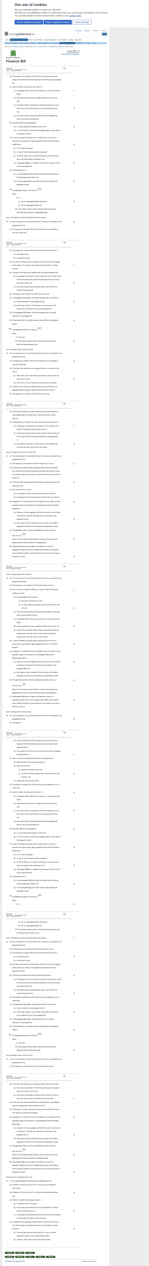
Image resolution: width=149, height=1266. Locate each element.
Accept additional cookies (29, 22)
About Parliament (50, 40)
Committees (55, 43)
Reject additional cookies (58, 22)
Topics (94, 43)
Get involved (62, 40)
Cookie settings (81, 22)
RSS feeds (95, 30)
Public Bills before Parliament (56, 46)
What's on (34, 43)
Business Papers (43, 46)
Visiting (70, 40)
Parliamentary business (19, 40)
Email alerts (87, 30)
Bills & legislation (43, 43)
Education (78, 40)
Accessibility (78, 30)
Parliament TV (80, 43)
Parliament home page (18, 46)
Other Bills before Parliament (70, 54)
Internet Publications (72, 52)
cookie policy (75, 15)
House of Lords (24, 43)
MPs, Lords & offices (36, 40)
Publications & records (67, 43)
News (88, 43)
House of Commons (11, 43)
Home (7, 40)
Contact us (104, 30)
